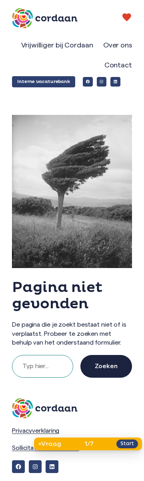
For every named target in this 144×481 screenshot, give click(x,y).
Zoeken (106, 366)
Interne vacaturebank (43, 81)
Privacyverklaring (35, 431)
